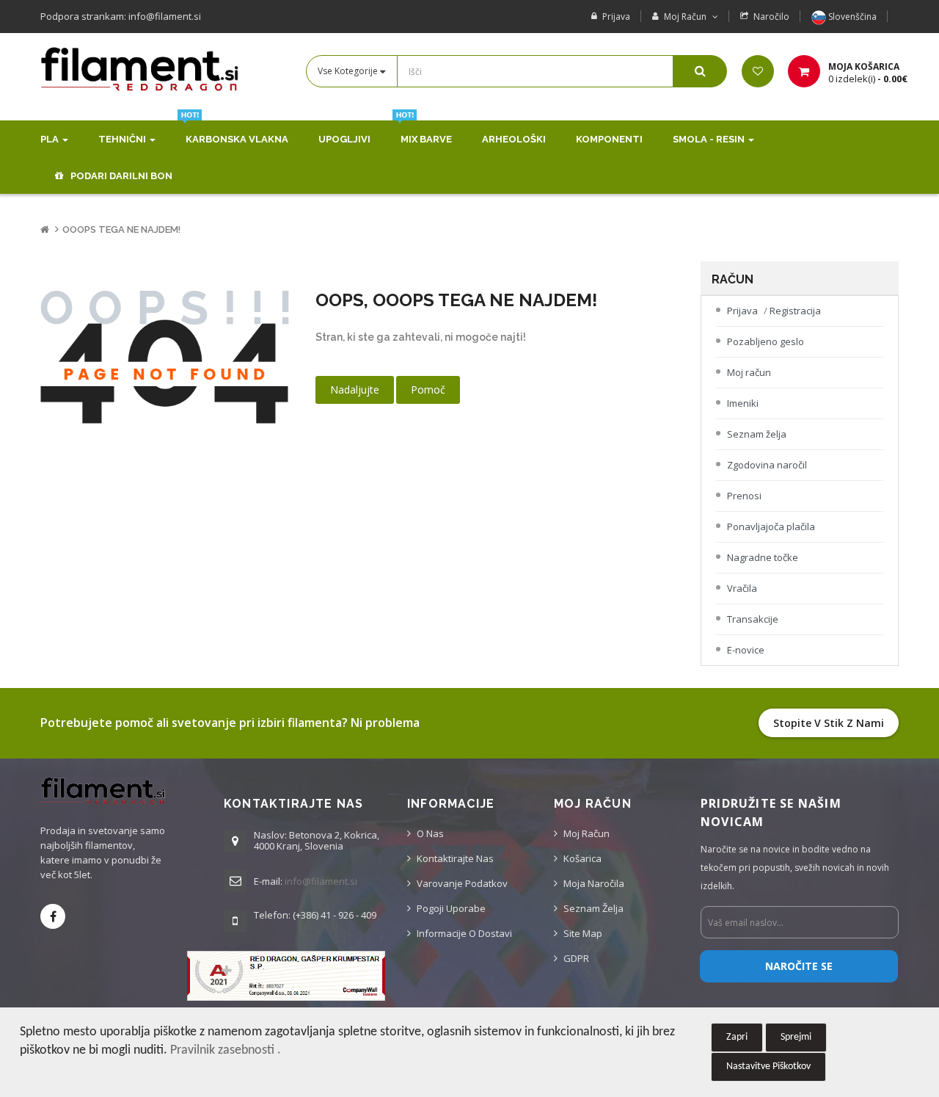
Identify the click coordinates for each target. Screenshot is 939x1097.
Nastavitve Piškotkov (768, 1066)
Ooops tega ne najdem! (121, 229)
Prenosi (744, 495)
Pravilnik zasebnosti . (225, 1050)
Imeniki (743, 403)
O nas (430, 833)
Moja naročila (593, 883)
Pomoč (428, 390)
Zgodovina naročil (767, 464)
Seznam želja (756, 434)
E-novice (745, 649)
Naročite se (799, 966)
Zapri (737, 1037)
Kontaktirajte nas (455, 858)
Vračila (742, 588)
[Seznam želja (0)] (758, 71)
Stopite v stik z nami (828, 723)
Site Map (582, 933)
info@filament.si (321, 881)
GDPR (576, 958)
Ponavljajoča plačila (771, 526)
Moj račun (749, 372)
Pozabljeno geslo (765, 341)
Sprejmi (796, 1037)
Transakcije (752, 619)
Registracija (795, 310)
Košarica (582, 858)
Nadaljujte (354, 390)
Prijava (616, 16)
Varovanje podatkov (462, 883)
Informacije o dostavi (464, 933)
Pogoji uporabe (451, 908)
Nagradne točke (762, 557)
